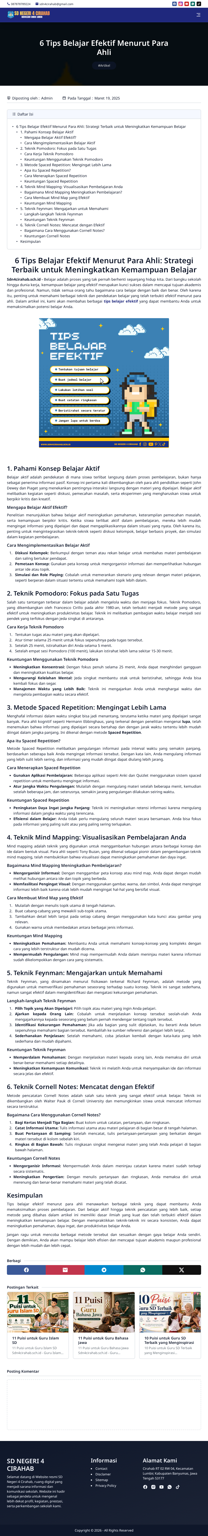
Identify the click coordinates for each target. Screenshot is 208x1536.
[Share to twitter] (181, 1270)
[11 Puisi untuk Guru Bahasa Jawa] (103, 1312)
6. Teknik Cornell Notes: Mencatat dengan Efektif (62, 224)
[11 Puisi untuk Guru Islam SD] (37, 1312)
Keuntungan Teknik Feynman (49, 219)
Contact (101, 1468)
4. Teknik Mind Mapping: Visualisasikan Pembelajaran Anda (71, 186)
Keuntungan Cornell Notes (47, 235)
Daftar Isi (25, 114)
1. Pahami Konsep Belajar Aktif (46, 131)
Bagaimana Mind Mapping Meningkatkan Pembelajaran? (73, 192)
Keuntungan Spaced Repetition (51, 181)
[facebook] (174, 4)
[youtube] (186, 4)
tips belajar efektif (121, 301)
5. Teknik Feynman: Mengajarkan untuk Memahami (64, 208)
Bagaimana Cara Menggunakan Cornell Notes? (64, 230)
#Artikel (104, 65)
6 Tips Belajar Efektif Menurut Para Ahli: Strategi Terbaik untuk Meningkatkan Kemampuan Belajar (101, 126)
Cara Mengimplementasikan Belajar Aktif (59, 142)
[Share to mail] (65, 1270)
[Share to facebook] (26, 1270)
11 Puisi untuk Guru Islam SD (35, 1340)
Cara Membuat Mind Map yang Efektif (56, 197)
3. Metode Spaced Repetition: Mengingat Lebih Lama (65, 164)
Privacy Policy (105, 1485)
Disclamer (103, 1474)
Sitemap (101, 1480)
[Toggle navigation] (198, 14)
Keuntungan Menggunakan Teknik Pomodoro (63, 159)
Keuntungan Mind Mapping (48, 203)
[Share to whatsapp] (143, 1270)
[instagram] (180, 4)
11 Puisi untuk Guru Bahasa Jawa (103, 1340)
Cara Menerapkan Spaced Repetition (55, 175)
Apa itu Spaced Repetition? (47, 170)
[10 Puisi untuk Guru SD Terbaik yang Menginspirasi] (170, 1312)
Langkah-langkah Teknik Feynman (53, 214)
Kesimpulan (30, 241)
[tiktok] (199, 4)
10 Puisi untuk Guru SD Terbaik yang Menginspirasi (169, 1340)
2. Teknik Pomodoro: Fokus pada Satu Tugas (58, 148)
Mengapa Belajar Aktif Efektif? (50, 137)
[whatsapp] (193, 4)
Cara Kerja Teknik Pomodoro (48, 153)
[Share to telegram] (103, 1270)
